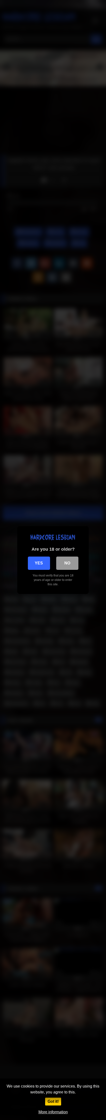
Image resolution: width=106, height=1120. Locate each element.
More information (53, 1112)
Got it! (53, 1101)
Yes (39, 563)
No (67, 563)
